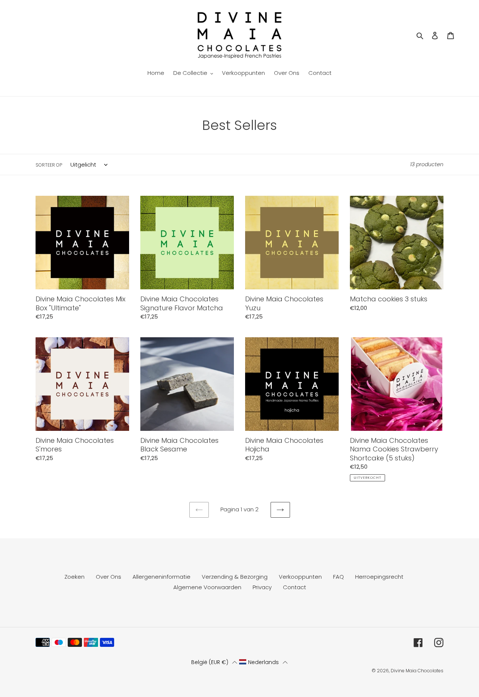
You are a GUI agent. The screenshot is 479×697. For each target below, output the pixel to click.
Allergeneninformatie (161, 577)
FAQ (338, 577)
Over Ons (108, 577)
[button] (214, 662)
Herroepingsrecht (379, 577)
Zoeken (74, 577)
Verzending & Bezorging (235, 577)
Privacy (262, 587)
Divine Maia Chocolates (417, 670)
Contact (294, 587)
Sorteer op (49, 165)
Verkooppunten (300, 577)
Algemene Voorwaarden (207, 587)
